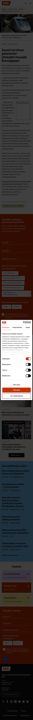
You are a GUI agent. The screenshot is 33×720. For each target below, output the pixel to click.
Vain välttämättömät (16, 396)
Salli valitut (16, 385)
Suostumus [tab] (6, 327)
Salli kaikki (16, 390)
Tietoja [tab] (28, 327)
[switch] (28, 364)
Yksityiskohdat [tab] (17, 327)
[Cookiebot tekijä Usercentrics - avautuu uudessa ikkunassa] (23, 322)
